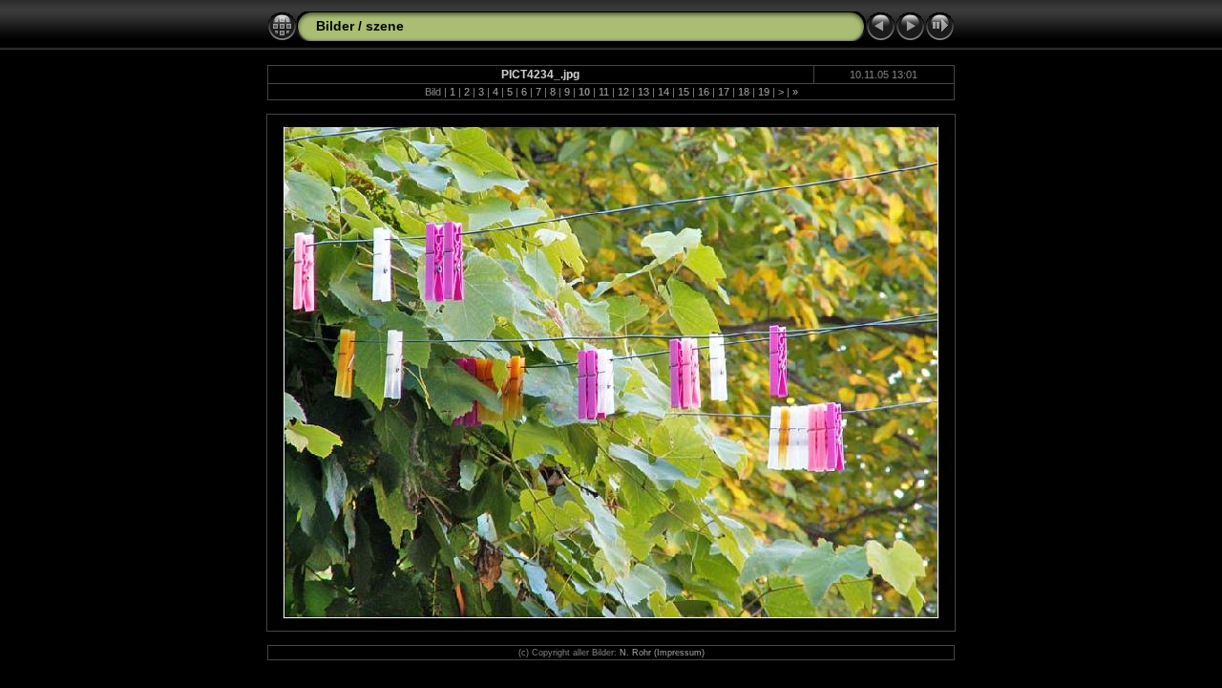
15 (683, 91)
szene (385, 25)
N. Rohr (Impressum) (662, 652)
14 (663, 91)
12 (623, 91)
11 (604, 91)
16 (703, 91)
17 (723, 91)
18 (743, 91)
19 (763, 91)
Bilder (335, 25)
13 (643, 91)
